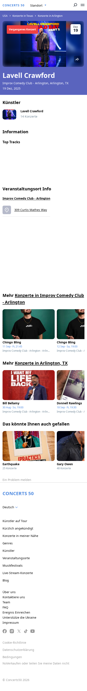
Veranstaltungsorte (16, 558)
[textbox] (11, 507)
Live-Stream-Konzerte (18, 573)
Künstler (9, 551)
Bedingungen (12, 657)
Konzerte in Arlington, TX (41, 363)
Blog (6, 580)
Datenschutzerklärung (18, 650)
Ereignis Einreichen (16, 612)
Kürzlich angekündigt (18, 528)
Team (6, 602)
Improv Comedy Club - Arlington (26, 198)
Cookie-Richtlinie (14, 642)
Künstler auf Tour (15, 521)
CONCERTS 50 (13, 5)
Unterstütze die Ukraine (19, 617)
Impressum (11, 623)
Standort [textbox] (36, 5)
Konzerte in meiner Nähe (20, 536)
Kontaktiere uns (14, 597)
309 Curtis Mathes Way (30, 210)
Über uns (9, 592)
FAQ (5, 607)
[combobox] (38, 5)
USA (5, 16)
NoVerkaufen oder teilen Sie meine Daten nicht (36, 663)
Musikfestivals (13, 565)
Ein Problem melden (17, 480)
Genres (8, 543)
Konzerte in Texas (22, 16)
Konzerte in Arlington (50, 16)
